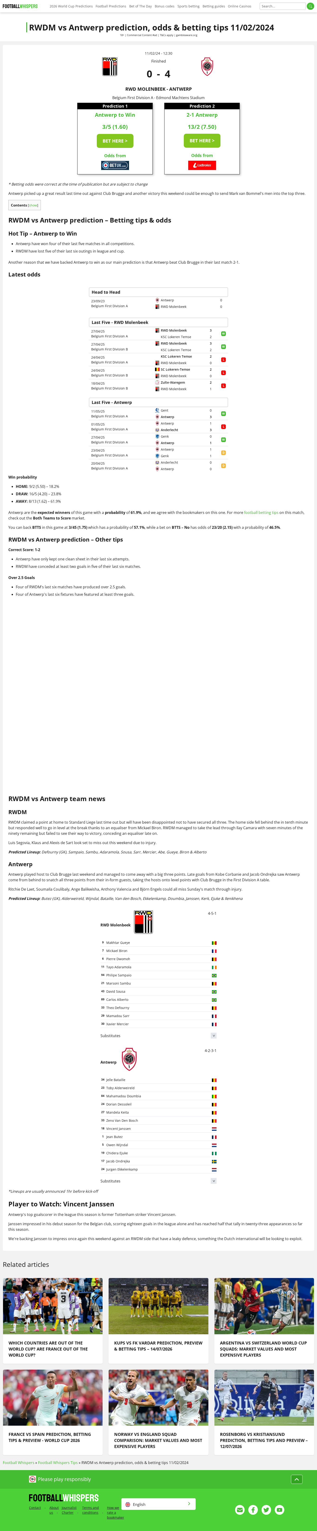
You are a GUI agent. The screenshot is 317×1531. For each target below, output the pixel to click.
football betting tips (261, 512)
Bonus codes (165, 6)
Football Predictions (111, 6)
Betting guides (214, 6)
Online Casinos (239, 6)
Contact (35, 1507)
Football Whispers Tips (58, 1462)
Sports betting (189, 6)
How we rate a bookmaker (115, 1512)
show (33, 205)
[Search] (310, 6)
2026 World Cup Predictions (71, 6)
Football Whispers (18, 1462)
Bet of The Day (140, 6)
